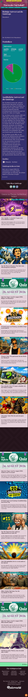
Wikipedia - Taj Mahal (11, 162)
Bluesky (9, 684)
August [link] (19, 574)
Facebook (13, 684)
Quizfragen (15, 308)
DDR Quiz (22, 674)
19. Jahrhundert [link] (9, 247)
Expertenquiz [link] (22, 513)
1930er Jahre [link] (13, 572)
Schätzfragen (14, 672)
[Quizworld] (14, 691)
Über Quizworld (6, 681)
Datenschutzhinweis (12, 682)
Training (14, 0)
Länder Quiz (22, 671)
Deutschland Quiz (22, 673)
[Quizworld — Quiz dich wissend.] (2, 2)
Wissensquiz (5, 672)
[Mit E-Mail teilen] (14, 187)
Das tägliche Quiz (15, 278)
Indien (3, 7)
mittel (26, 199)
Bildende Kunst (17, 7)
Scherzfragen (14, 673)
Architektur (11, 7)
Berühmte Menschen (13, 397)
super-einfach (24, 7)
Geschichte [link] (19, 397)
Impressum (21, 681)
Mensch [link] (17, 199)
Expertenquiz (5, 673)
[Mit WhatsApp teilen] (11, 187)
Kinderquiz (5, 674)
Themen (9, 0)
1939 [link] (9, 572)
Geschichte (21, 572)
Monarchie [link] (13, 247)
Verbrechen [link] (17, 572)
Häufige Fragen (14, 681)
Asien (6, 7)
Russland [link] (22, 574)
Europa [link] (26, 574)
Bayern (17, 247)
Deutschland (21, 247)
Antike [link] (23, 397)
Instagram (18, 684)
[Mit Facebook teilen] (17, 187)
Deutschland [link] (5, 572)
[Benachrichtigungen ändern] (26, 695)
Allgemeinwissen (21, 199)
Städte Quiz (22, 672)
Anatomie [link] (13, 199)
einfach (26, 247)
